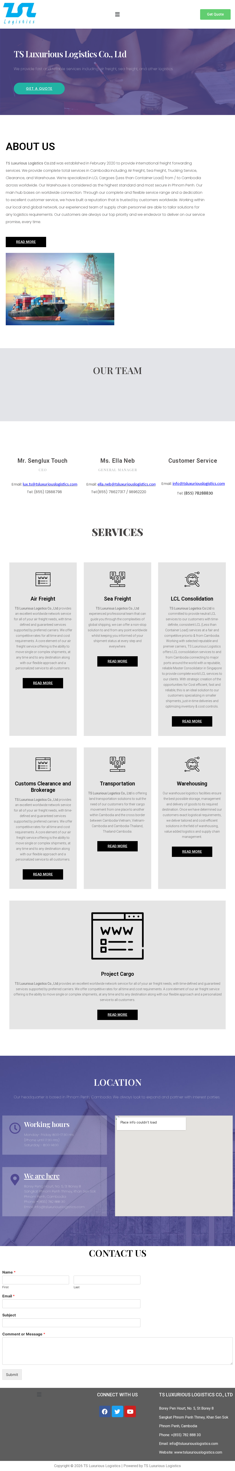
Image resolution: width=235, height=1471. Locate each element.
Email (8, 1296)
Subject (9, 1315)
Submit (12, 1374)
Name (9, 1272)
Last (77, 1287)
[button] (117, 14)
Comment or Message (23, 1334)
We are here (42, 1175)
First (5, 1287)
